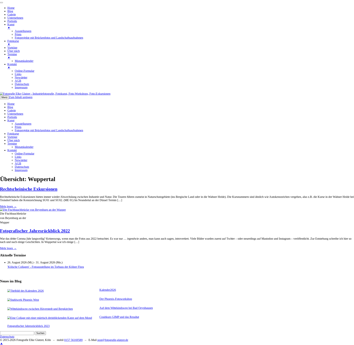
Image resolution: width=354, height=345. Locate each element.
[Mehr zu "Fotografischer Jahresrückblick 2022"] (33, 209)
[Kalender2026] (52, 291)
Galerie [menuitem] (11, 14)
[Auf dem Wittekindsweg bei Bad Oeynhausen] (52, 309)
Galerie (11, 110)
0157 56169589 (73, 340)
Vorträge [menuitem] (12, 47)
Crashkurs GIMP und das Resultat (119, 316)
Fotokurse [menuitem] (13, 42)
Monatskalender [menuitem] (24, 60)
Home (11, 103)
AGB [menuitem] (18, 80)
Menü (4, 97)
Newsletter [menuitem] (21, 77)
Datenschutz (22, 166)
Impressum (21, 170)
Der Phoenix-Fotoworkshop (115, 298)
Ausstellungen (23, 123)
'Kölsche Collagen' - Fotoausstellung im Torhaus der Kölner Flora (45, 266)
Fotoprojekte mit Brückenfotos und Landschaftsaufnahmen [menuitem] (49, 37)
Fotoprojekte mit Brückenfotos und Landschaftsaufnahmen (49, 130)
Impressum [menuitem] (21, 87)
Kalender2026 (107, 289)
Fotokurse (13, 133)
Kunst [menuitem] (10, 26)
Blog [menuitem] (10, 11)
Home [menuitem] (11, 7)
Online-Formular (24, 153)
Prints (18, 127)
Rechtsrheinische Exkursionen (28, 189)
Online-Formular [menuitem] (24, 70)
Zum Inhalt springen (20, 97)
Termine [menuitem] (12, 56)
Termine (12, 143)
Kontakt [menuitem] (12, 66)
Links (18, 156)
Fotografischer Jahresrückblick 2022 (35, 230)
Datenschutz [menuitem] (22, 84)
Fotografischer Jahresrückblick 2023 (28, 326)
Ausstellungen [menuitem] (23, 31)
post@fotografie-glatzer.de (112, 340)
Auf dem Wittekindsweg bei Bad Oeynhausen (126, 307)
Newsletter (21, 160)
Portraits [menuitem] (12, 21)
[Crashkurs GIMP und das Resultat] (52, 318)
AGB (18, 163)
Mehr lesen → (8, 206)
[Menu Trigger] (1, 2)
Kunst (10, 120)
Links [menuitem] (18, 74)
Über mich (13, 140)
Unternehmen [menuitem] (15, 17)
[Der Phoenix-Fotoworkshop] (52, 300)
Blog (10, 107)
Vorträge (12, 137)
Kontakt (12, 150)
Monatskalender (24, 146)
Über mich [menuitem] (13, 50)
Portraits (12, 117)
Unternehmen (15, 113)
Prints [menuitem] (18, 34)
